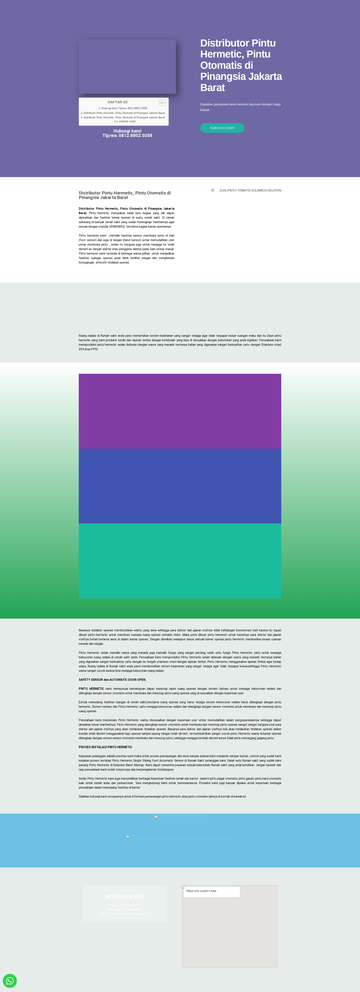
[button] (180, 600)
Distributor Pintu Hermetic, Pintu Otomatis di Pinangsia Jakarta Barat (124, 112)
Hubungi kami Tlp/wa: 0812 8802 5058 (124, 108)
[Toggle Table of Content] (160, 103)
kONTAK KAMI (127, 121)
